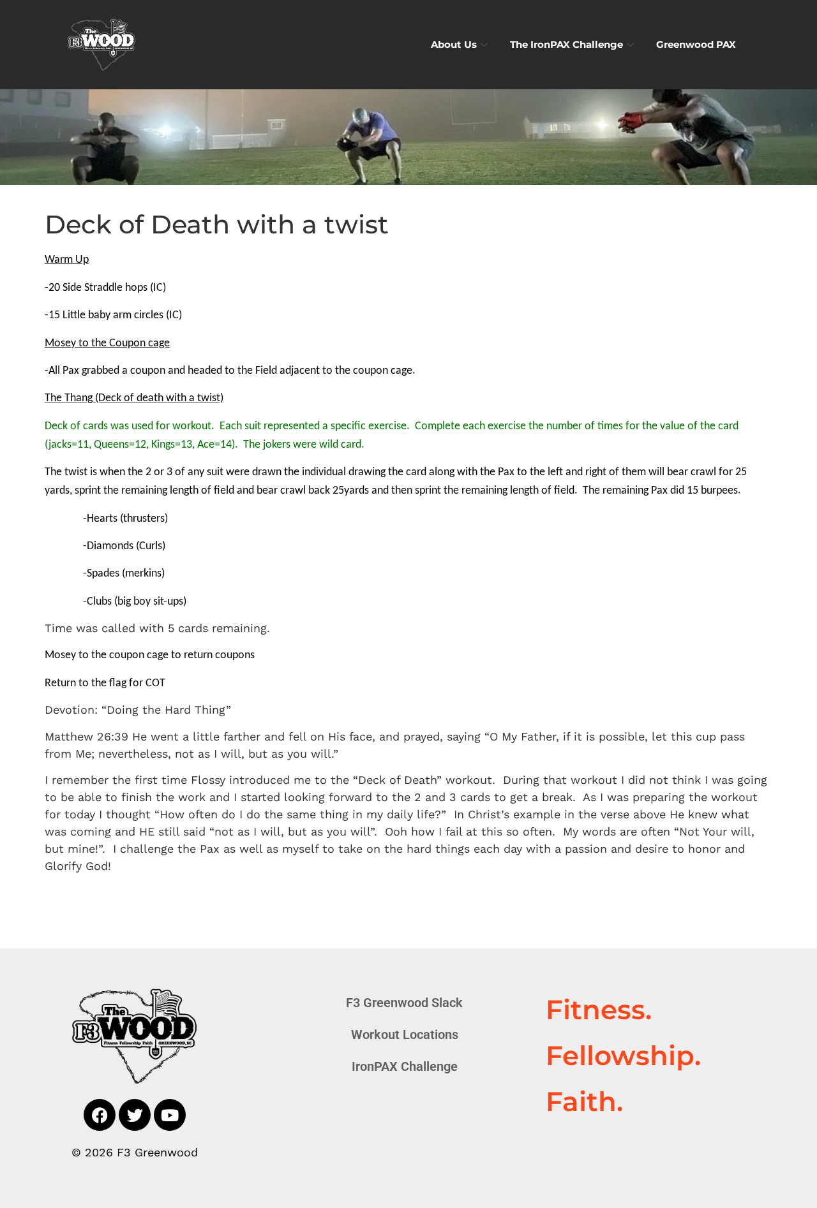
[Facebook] (100, 1115)
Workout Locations (404, 1034)
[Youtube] (170, 1115)
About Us (454, 44)
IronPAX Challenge (405, 1066)
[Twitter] (135, 1115)
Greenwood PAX (696, 44)
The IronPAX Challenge (566, 44)
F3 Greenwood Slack (404, 1002)
